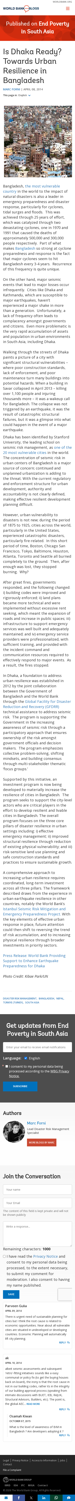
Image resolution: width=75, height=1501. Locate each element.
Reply (62, 1342)
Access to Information (44, 1460)
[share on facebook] (19, 1498)
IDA (16, 1485)
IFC (23, 1485)
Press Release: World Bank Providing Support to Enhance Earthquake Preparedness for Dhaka (34, 960)
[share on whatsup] (56, 1498)
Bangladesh (25, 248)
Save (11, 1294)
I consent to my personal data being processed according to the (39, 1071)
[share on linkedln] (44, 1498)
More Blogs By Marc (41, 1142)
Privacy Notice (45, 1256)
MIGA (31, 1485)
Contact (7, 1464)
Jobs (62, 1460)
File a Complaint (12, 1470)
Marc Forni (11, 89)
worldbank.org (62, 2)
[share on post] (31, 1498)
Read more (33, 1404)
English (22, 95)
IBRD (7, 1485)
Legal (6, 1460)
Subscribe (20, 1086)
